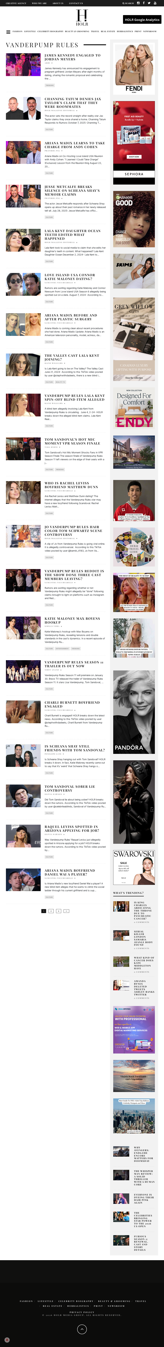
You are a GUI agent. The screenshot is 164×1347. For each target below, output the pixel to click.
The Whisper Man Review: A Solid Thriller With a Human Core (144, 1178)
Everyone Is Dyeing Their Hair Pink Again (144, 1198)
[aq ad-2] (134, 1075)
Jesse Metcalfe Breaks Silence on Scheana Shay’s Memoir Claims (72, 190)
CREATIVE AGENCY (16, 3)
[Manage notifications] (7, 1340)
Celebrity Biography (50, 31)
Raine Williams (54, 363)
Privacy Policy (82, 1312)
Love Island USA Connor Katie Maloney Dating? (70, 277)
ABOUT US (58, 3)
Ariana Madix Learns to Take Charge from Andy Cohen (75, 145)
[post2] (134, 1029)
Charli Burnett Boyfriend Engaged (72, 704)
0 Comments (141, 922)
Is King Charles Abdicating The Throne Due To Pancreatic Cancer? (143, 910)
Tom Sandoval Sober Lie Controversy (70, 788)
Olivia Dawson (53, 794)
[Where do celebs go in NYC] (134, 1115)
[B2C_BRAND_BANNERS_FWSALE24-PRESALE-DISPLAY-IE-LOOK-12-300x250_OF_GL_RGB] (134, 867)
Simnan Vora (52, 626)
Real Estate (108, 31)
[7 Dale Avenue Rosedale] (134, 451)
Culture (49, 129)
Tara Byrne (51, 447)
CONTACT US (76, 3)
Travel (95, 31)
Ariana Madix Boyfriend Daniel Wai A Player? (70, 872)
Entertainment (62, 648)
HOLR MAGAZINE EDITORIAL (60, 110)
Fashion (18, 31)
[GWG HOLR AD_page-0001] (134, 339)
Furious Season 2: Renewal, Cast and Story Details (141, 1243)
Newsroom (149, 31)
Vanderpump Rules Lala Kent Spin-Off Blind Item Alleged (75, 397)
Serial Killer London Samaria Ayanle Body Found (143, 938)
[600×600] (134, 408)
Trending (50, 85)
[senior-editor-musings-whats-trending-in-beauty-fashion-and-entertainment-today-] (134, 546)
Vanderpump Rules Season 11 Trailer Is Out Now (74, 664)
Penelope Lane (53, 754)
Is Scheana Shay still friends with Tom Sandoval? (75, 748)
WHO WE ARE (39, 3)
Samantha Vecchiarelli (59, 282)
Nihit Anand (52, 670)
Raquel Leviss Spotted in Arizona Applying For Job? (72, 828)
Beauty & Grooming (77, 31)
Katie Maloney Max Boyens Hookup (72, 620)
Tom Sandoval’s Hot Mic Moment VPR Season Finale (72, 441)
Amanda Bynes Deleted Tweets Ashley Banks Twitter (144, 988)
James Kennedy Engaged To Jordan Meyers (73, 57)
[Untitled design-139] (134, 711)
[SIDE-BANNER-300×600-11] (134, 801)
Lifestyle (30, 31)
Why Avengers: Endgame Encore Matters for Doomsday (143, 1154)
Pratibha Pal (52, 151)
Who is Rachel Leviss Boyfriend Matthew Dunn (71, 485)
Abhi (47, 63)
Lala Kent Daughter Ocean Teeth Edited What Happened (73, 235)
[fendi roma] (134, 68)
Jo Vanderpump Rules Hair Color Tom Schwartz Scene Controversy (73, 531)
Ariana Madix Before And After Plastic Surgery (71, 317)
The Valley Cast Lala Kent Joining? (72, 357)
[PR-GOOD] (134, 218)
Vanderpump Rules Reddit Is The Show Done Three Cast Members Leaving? (74, 575)
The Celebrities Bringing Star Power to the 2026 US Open (143, 1219)
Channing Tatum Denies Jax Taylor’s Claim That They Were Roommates (73, 103)
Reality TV (60, 382)
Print (138, 31)
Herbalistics (125, 31)
